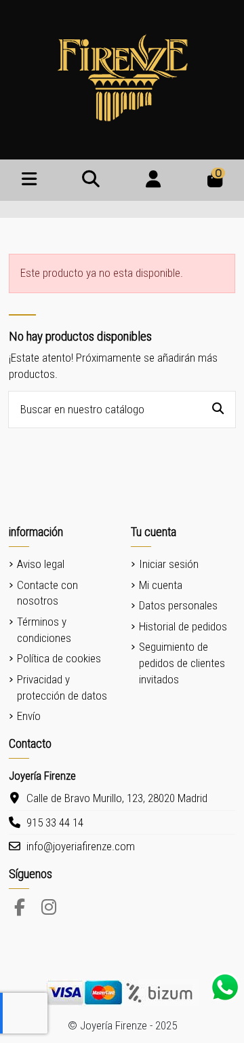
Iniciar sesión (169, 564)
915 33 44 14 (54, 822)
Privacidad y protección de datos (62, 687)
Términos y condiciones (44, 630)
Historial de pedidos (183, 626)
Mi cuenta (160, 585)
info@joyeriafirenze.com (80, 846)
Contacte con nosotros (47, 593)
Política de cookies (59, 658)
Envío (29, 716)
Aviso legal (40, 564)
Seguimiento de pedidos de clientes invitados (182, 663)
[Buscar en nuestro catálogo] (218, 410)
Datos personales (178, 605)
